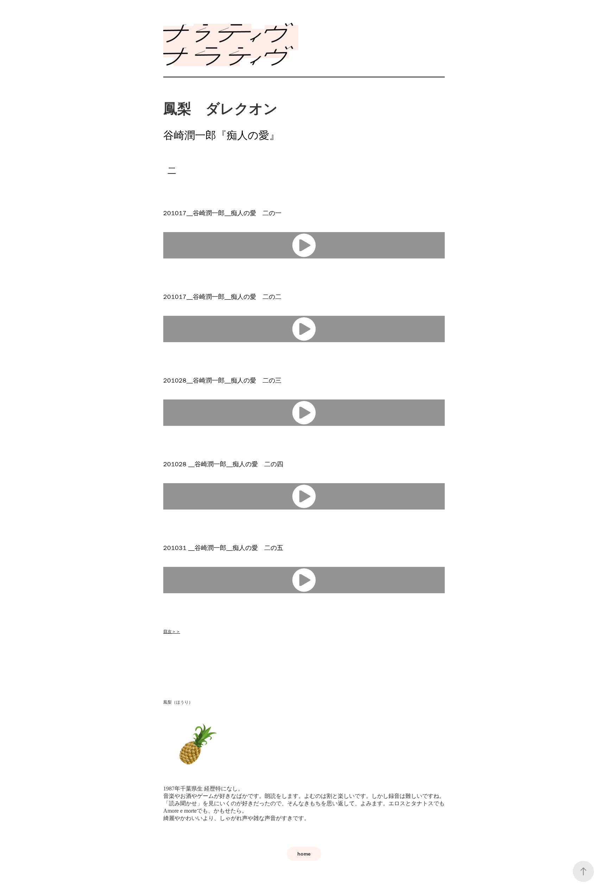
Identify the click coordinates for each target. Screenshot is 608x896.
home (304, 854)
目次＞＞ (171, 631)
